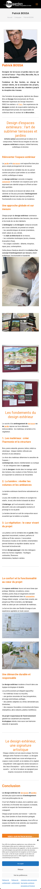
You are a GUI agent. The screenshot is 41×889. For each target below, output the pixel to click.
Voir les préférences (20, 875)
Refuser (20, 869)
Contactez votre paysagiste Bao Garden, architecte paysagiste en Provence (29, 883)
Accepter (20, 864)
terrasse (31, 424)
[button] (38, 840)
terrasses (25, 793)
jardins (33, 793)
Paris (20, 104)
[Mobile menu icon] (37, 4)
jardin (6, 163)
